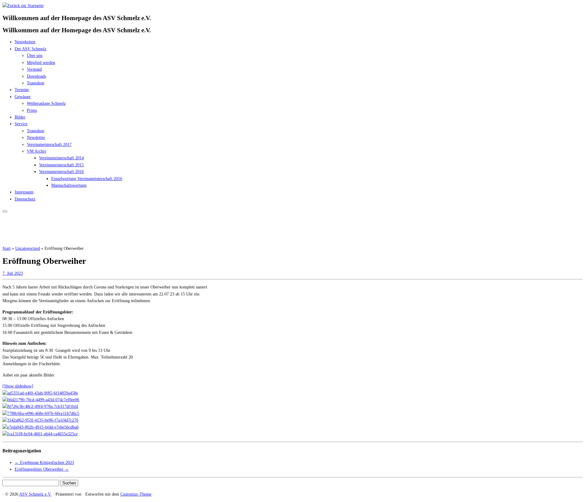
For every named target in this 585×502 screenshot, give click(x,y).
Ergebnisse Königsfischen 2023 (44, 462)
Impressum (24, 192)
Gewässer (23, 96)
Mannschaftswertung (69, 185)
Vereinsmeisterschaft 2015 (61, 165)
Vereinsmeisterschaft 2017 (49, 144)
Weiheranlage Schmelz (46, 103)
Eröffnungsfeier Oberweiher (42, 469)
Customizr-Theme (135, 494)
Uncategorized (27, 248)
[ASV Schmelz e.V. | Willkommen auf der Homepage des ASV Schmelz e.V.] (23, 5)
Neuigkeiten (25, 42)
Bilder (20, 117)
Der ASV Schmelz (30, 49)
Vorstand (34, 69)
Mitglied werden (41, 62)
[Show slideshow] (17, 386)
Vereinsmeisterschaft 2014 (61, 158)
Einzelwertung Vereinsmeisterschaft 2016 (86, 178)
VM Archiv (36, 151)
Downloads (36, 76)
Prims (32, 110)
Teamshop (35, 83)
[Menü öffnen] (4, 211)
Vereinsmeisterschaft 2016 (61, 171)
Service (21, 124)
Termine (22, 89)
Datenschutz (25, 199)
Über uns (34, 55)
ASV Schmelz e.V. (35, 494)
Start (6, 248)
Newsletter (36, 137)
